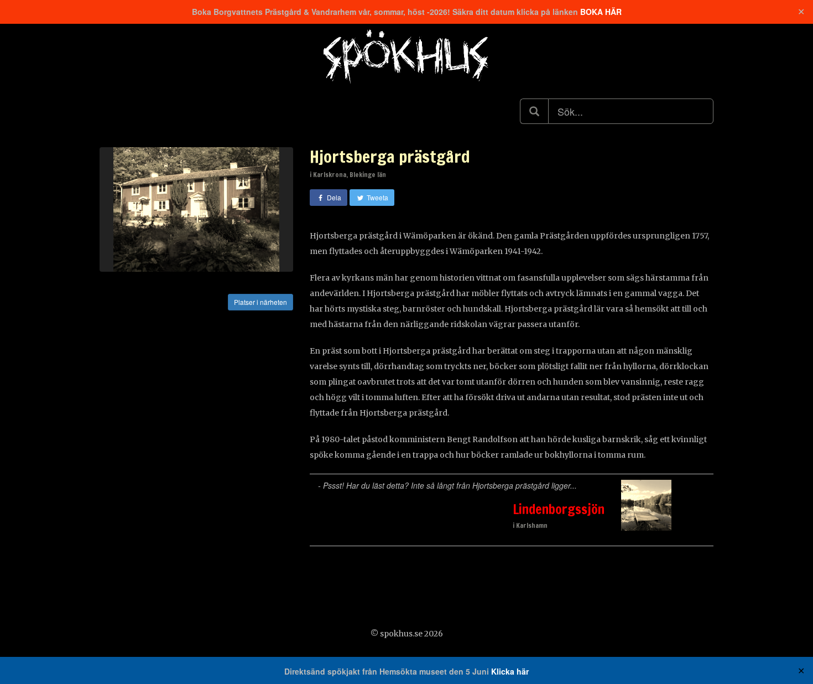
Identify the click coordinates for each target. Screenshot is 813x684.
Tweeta (376, 197)
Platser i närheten (260, 302)
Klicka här (510, 671)
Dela (333, 197)
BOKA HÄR (601, 11)
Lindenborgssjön (558, 509)
